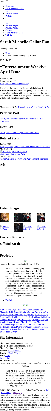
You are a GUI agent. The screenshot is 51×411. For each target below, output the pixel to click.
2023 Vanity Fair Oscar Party (12, 154)
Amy (5, 310)
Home (8, 53)
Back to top (6, 392)
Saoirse (41, 327)
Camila (27, 312)
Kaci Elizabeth (14, 351)
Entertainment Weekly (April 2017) (33, 107)
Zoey (11, 332)
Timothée (20, 329)
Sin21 (48, 390)
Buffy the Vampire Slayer (11, 83)
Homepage (10, 6)
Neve (28, 327)
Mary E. (28, 322)
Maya (16, 324)
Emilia (17, 314)
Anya (18, 310)
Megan (28, 324)
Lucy (33, 319)
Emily (29, 314)
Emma (41, 314)
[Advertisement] (26, 186)
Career (8, 11)
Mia (37, 324)
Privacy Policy (6, 358)
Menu (2, 1)
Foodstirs (9, 300)
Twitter (18, 353)
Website (8, 16)
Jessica (36, 317)
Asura (7, 355)
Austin (32, 310)
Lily (22, 319)
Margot (13, 322)
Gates (7, 317)
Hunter (21, 317)
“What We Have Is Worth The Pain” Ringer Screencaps (24, 159)
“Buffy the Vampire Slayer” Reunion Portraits (19, 132)
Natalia (15, 327)
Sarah (5, 329)
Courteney (41, 312)
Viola (34, 329)
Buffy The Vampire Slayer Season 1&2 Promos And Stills (25, 146)
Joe (11, 319)
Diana (6, 314)
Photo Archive (11, 13)
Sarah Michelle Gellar (14, 8)
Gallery (25, 83)
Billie (14, 312)
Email (10, 353)
